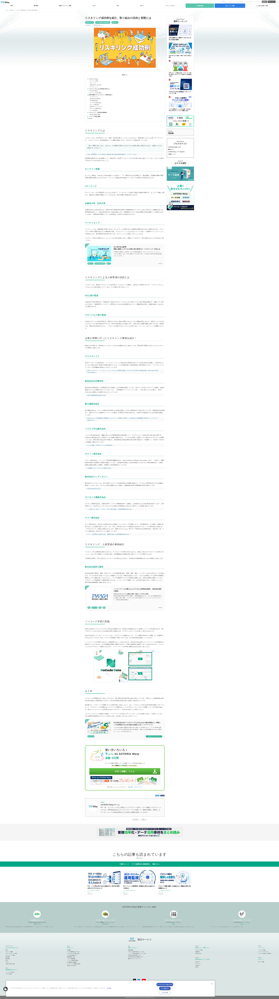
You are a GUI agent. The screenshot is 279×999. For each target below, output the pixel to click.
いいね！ (162, 795)
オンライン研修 (94, 81)
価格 (65, 5)
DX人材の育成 (93, 90)
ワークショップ (94, 86)
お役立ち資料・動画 (10, 963)
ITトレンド (197, 963)
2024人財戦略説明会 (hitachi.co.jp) (96, 395)
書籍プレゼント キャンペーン (135, 958)
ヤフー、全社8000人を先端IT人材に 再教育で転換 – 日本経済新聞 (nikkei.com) (108, 534)
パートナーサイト (257, 1)
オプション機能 (9, 951)
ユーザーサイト (249, 1)
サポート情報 (261, 961)
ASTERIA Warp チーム (99, 25)
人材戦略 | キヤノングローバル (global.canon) (99, 468)
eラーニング (93, 83)
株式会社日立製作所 (95, 98)
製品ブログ (12, 10)
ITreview (197, 961)
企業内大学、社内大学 (95, 85)
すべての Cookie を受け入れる (164, 984)
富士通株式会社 (94, 100)
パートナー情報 (261, 950)
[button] (5, 989)
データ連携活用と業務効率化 (102, 22)
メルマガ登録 (9, 973)
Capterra (197, 965)
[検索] (277, 2)
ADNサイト (224, 1)
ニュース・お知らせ (10, 972)
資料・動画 (263, 5)
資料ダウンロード (153, 736)
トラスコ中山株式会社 (95, 102)
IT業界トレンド (89, 22)
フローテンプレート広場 (11, 953)
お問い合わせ (272, 1)
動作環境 (8, 958)
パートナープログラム (263, 951)
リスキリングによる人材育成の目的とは (99, 88)
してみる (125, 771)
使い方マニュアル (138, 787)
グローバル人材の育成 (95, 92)
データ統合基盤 (72, 955)
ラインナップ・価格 (10, 955)
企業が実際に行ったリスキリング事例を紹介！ (101, 94)
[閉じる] (212, 983)
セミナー (170, 5)
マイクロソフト (94, 96)
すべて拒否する (165, 988)
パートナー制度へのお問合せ (264, 953)
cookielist (109, 988)
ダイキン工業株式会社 (95, 108)
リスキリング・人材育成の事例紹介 (98, 112)
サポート (142, 5)
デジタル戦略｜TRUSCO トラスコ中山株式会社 (99, 445)
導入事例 (8, 956)
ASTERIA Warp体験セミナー (134, 955)
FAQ (118, 5)
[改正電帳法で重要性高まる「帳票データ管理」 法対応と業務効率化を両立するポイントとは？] (135, 820)
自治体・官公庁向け (71, 965)
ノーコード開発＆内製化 (72, 960)
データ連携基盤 (73, 951)
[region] (110, 988)
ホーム (7, 10)
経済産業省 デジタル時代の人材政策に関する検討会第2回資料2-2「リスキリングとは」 (114, 154)
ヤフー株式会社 (94, 110)
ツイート (157, 795)
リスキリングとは (93, 79)
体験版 (200, 5)
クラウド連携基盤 (71, 958)
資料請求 (265, 1)
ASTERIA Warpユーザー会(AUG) (176, 151)
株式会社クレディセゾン (96, 106)
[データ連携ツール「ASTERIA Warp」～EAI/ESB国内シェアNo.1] (5, 2)
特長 (12, 5)
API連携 (69, 950)
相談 (231, 5)
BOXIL (196, 967)
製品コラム (114, 22)
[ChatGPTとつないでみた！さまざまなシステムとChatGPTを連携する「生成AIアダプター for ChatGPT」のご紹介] (143, 820)
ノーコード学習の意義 (94, 116)
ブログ (94, 5)
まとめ (90, 118)
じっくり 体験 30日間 (137, 953)
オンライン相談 (199, 950)
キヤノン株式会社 (94, 104)
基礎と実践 (130, 787)
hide (126, 74)
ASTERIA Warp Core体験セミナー (136, 956)
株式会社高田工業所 (95, 114)
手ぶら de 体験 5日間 (137, 951)
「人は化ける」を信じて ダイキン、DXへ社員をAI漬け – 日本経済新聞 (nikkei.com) (109, 509)
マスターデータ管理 (73, 953)
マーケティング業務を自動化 (73, 963)
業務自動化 (71, 956)
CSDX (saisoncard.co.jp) (93, 488)
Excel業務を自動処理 (72, 962)
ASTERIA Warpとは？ (12, 947)
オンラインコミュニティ (236, 1)
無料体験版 (130, 950)
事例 (36, 5)
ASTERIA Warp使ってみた (174, 147)
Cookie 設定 (165, 992)
